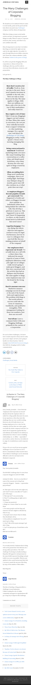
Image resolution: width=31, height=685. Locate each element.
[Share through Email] (15, 352)
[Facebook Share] (11, 352)
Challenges (6, 360)
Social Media (13, 360)
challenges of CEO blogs (15, 136)
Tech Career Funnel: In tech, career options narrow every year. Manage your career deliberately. (14, 615)
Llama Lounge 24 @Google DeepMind (15, 643)
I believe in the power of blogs (18, 57)
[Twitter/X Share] (8, 352)
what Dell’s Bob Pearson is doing (17, 343)
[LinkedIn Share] (4, 352)
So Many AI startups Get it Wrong (14, 636)
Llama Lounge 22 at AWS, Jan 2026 (14, 661)
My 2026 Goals (9, 668)
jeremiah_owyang (20, 19)
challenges (21, 28)
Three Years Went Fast (11, 627)
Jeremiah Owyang (11, 2)
